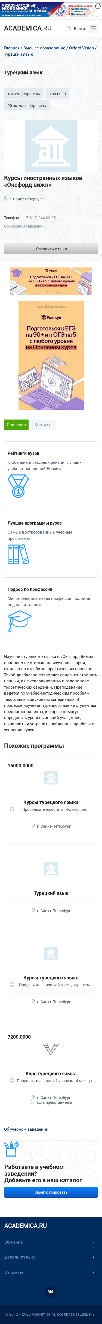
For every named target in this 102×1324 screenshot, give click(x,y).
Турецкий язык (51, 893)
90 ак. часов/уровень (27, 105)
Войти (79, 28)
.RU (28, 28)
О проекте (13, 1272)
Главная (12, 48)
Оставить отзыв (51, 249)
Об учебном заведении (24, 226)
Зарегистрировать (51, 1192)
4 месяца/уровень (24, 94)
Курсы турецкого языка (51, 802)
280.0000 (58, 94)
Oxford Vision (81, 48)
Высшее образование (44, 48)
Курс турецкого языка (51, 1073)
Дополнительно (19, 1257)
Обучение (13, 1242)
